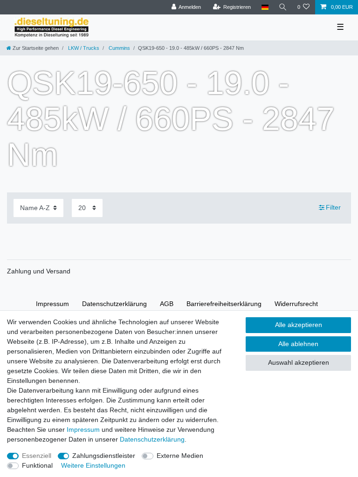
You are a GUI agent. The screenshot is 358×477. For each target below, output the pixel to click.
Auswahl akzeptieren (298, 362)
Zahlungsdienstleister (103, 455)
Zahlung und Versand (38, 271)
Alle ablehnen (298, 344)
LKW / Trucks (83, 48)
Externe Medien (180, 455)
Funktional (37, 465)
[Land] (264, 7)
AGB (166, 303)
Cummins (118, 48)
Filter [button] (333, 207)
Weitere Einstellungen (93, 465)
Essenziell (36, 455)
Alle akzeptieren (298, 324)
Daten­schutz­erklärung (114, 303)
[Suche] (283, 7)
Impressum (52, 303)
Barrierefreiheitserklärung (224, 303)
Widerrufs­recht (296, 303)
